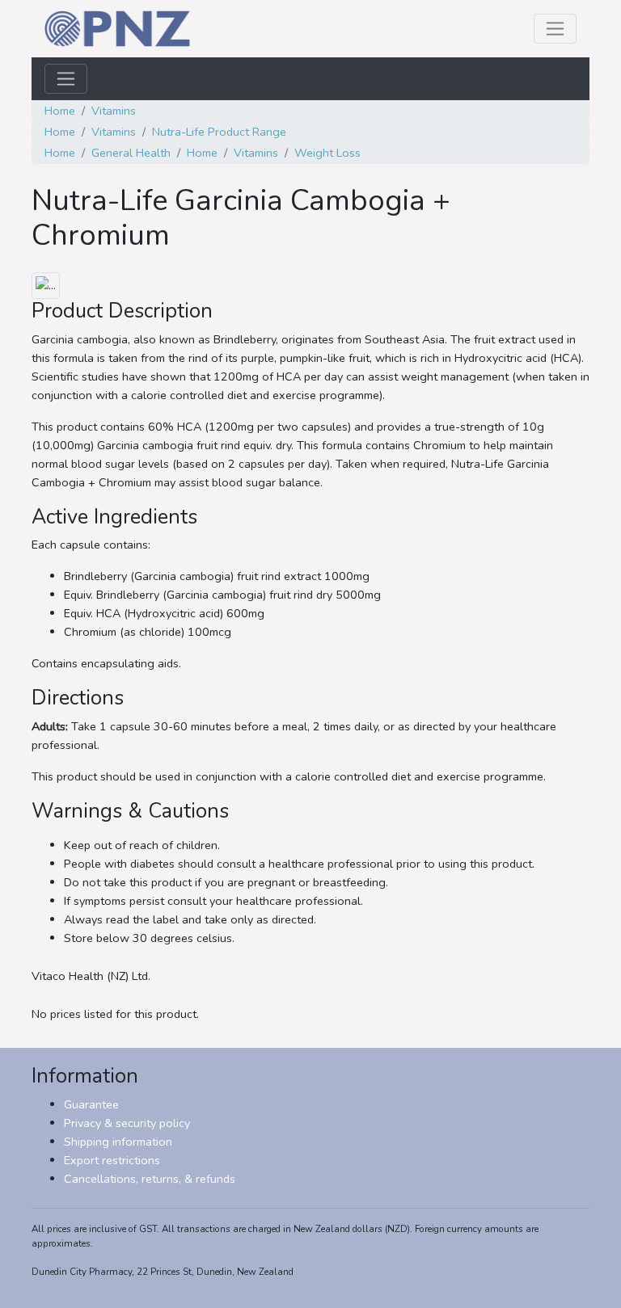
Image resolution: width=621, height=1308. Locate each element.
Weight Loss (327, 153)
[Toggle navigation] (555, 29)
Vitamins (113, 111)
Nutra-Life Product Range (219, 132)
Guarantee (91, 1104)
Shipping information (118, 1141)
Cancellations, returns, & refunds (149, 1179)
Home (59, 111)
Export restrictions (112, 1160)
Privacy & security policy (127, 1123)
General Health (131, 153)
